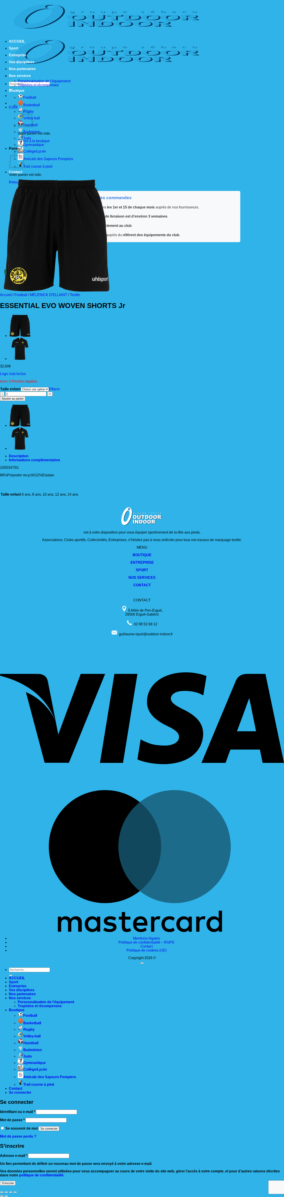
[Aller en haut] (142, 963)
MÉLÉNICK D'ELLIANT (48, 295)
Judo (27, 138)
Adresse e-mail (13, 1156)
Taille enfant (10, 389)
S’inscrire (8, 1183)
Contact (15, 172)
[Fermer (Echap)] (15, 1192)
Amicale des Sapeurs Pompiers (48, 159)
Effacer (54, 389)
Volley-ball (32, 1036)
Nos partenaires (22, 69)
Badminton (31, 132)
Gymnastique (33, 145)
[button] (13, 107)
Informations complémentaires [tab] (34, 460)
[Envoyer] (10, 975)
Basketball (31, 105)
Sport (13, 48)
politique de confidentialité (41, 1175)
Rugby (29, 1029)
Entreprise (17, 55)
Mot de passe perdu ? (18, 1136)
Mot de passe (12, 1120)
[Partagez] (10, 1192)
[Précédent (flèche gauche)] (2, 1196)
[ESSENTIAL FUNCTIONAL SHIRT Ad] (20, 359)
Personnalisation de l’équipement (44, 81)
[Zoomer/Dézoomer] (2, 1192)
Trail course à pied (37, 166)
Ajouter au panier (13, 398)
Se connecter (48, 1128)
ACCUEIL (17, 41)
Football (29, 97)
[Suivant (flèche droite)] (6, 1196)
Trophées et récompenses (38, 85)
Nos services (20, 76)
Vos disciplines (21, 62)
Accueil (6, 295)
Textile (75, 295)
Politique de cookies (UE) (146, 950)
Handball (30, 1043)
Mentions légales (146, 938)
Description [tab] (18, 456)
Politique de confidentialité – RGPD (146, 942)
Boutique (16, 90)
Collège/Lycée (34, 151)
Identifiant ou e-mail (17, 1112)
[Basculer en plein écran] (6, 1192)
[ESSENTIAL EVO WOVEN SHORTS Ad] (20, 336)
